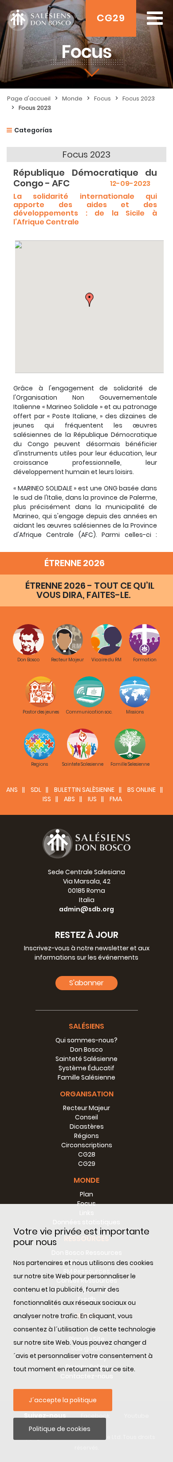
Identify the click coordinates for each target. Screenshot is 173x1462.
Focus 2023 (138, 98)
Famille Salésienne (86, 1077)
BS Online (141, 789)
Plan (86, 1194)
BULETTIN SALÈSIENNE (84, 789)
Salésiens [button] (86, 1026)
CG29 (111, 18)
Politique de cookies (59, 1428)
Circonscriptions (86, 1145)
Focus (102, 98)
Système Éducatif (86, 1068)
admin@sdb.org (86, 909)
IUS (92, 799)
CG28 (86, 1154)
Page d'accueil (29, 98)
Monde (72, 98)
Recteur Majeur (86, 1107)
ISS (47, 799)
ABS (69, 799)
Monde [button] (86, 1180)
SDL (36, 789)
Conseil (86, 1117)
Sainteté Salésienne (86, 1058)
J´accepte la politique (63, 1400)
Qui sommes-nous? (86, 1040)
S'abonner (86, 983)
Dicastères (87, 1126)
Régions (86, 1135)
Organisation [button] (87, 1094)
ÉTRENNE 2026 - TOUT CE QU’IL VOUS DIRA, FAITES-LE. (89, 590)
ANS (12, 789)
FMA (116, 799)
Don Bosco (86, 1049)
